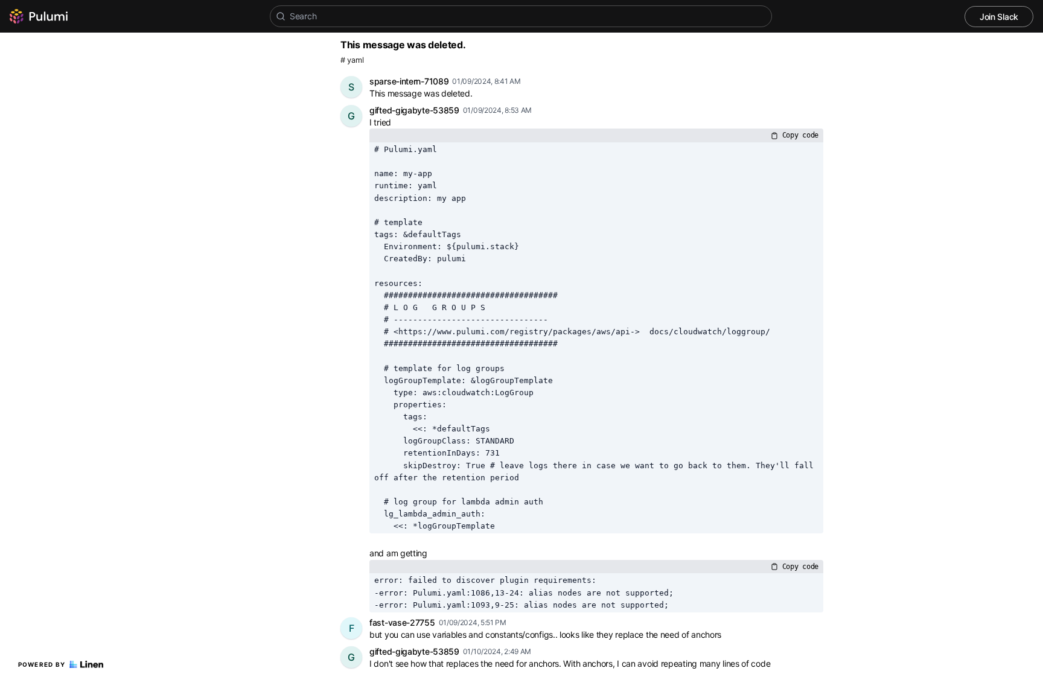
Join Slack (999, 16)
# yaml (351, 60)
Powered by (42, 664)
